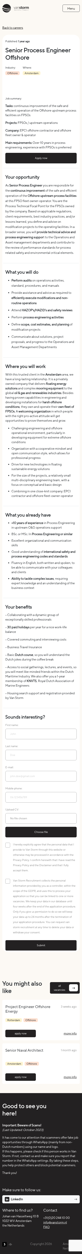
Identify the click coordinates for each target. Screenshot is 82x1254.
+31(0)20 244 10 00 (56, 1218)
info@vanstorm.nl (55, 1222)
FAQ (46, 1227)
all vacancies (59, 987)
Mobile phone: (13, 788)
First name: (11, 725)
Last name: (11, 746)
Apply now (41, 158)
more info (70, 1033)
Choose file (41, 832)
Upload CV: (12, 809)
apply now (21, 1033)
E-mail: (9, 767)
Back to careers (12, 28)
